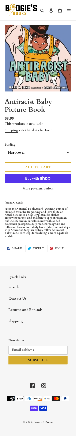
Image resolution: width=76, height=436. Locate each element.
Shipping (11, 130)
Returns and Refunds (25, 310)
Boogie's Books (43, 422)
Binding (10, 145)
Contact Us (17, 298)
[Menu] (68, 10)
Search (13, 287)
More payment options (38, 189)
